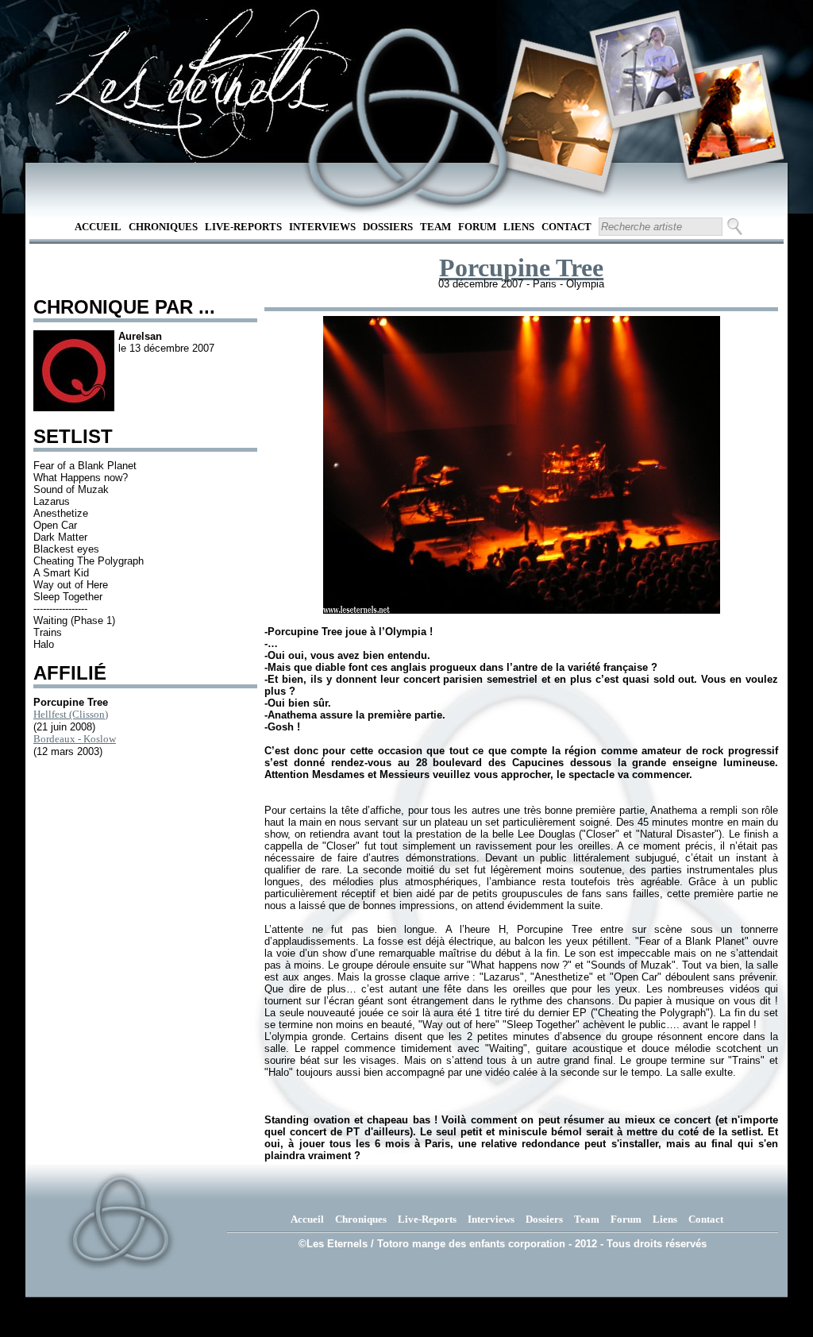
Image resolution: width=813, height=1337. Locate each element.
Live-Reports (243, 227)
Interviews (322, 227)
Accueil (98, 227)
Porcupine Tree (521, 267)
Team (435, 227)
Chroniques (163, 227)
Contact (566, 227)
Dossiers (388, 227)
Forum (477, 227)
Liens (518, 227)
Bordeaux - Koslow (74, 739)
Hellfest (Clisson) (70, 714)
